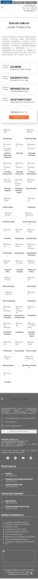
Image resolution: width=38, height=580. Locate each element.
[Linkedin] (15, 458)
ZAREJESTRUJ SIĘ (19, 117)
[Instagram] (31, 458)
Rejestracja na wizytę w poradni (19, 431)
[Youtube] (23, 458)
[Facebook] (8, 458)
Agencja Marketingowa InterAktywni (20, 573)
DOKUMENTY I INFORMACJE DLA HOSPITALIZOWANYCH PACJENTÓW (17, 523)
